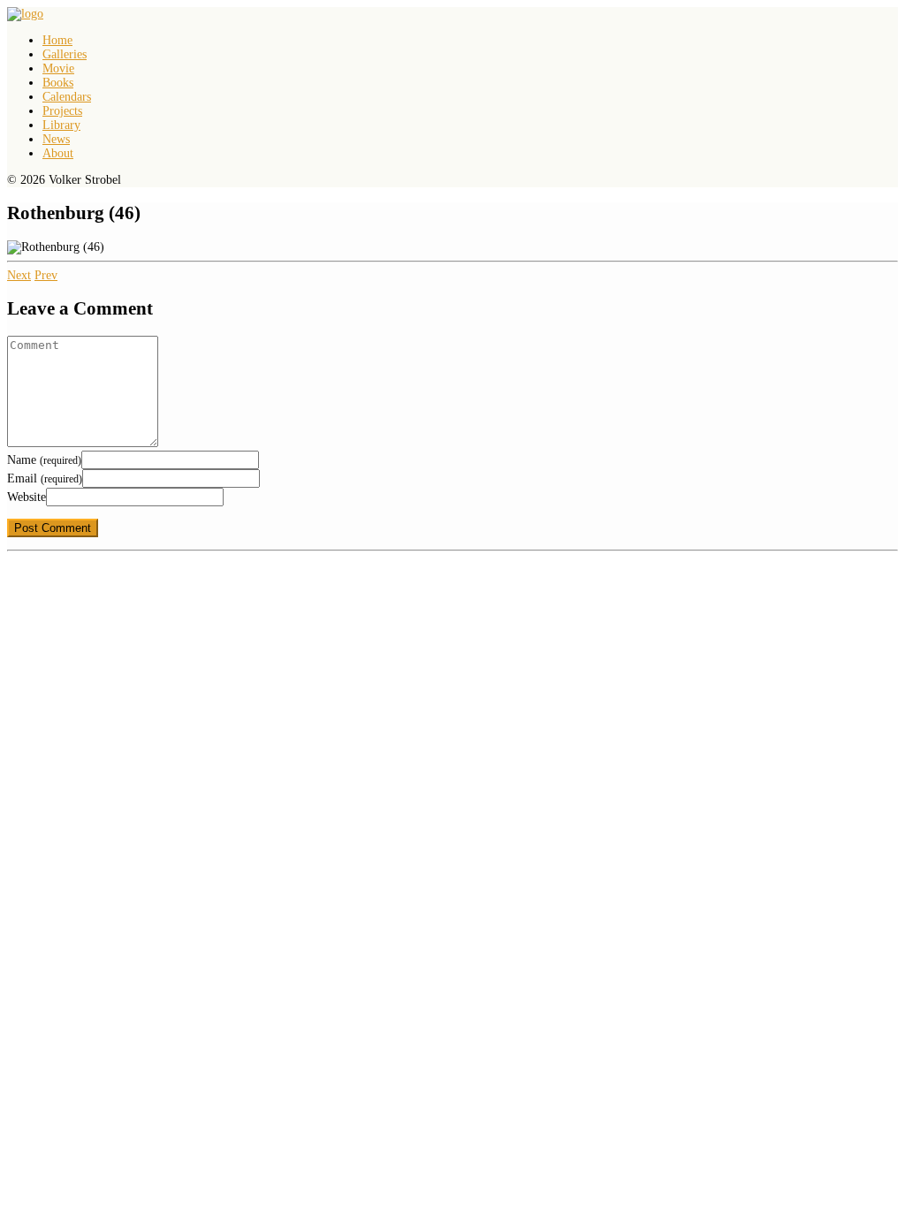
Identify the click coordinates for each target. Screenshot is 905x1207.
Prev (45, 275)
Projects (62, 111)
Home (57, 40)
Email (44, 478)
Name (44, 460)
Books (57, 82)
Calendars (66, 96)
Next (19, 275)
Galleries (64, 54)
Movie (58, 68)
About (57, 153)
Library (61, 125)
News (56, 139)
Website (26, 497)
